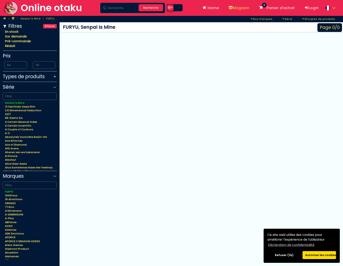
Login (314, 7)
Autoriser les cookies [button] (320, 255)
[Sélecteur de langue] (330, 8)
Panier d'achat (279, 7)
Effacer (50, 26)
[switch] (175, 7)
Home (212, 7)
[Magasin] (13, 19)
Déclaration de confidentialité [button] (291, 245)
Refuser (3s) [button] (284, 255)
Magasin (241, 7)
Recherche (150, 8)
